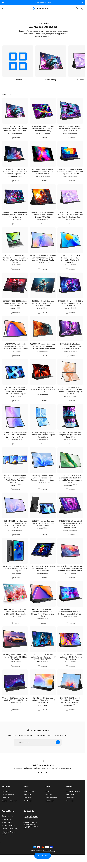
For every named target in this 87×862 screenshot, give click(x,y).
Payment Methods (8, 825)
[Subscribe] (58, 742)
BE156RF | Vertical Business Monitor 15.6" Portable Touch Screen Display (42, 523)
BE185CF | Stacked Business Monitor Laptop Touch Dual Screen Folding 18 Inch (15, 435)
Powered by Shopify (49, 851)
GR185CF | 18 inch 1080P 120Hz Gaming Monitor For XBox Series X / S (70, 303)
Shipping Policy (7, 819)
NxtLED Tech (49, 801)
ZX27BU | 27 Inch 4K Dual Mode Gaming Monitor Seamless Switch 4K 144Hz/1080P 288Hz (42, 346)
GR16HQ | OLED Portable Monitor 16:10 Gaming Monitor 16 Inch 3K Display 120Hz (15, 172)
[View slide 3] (44, 772)
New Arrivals (27, 801)
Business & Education (9, 801)
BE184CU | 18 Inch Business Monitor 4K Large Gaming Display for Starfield (43, 303)
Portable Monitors (51, 798)
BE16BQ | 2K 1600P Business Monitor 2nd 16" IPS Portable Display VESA (70, 657)
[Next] (82, 2)
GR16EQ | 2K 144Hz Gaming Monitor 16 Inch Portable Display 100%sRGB (43, 215)
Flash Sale (27, 794)
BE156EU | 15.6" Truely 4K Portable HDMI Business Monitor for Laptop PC (70, 700)
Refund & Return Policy (10, 829)
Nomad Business (8, 794)
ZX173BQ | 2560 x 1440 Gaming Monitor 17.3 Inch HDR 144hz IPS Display (15, 657)
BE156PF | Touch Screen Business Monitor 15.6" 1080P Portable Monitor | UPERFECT (70, 612)
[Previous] (3, 2)
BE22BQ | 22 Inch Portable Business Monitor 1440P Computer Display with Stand (42, 478)
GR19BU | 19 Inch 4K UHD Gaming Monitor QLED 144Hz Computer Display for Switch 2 (15, 128)
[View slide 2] (41, 772)
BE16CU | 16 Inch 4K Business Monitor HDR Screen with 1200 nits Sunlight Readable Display (70, 215)
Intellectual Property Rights (9, 833)
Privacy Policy (7, 822)
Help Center (70, 794)
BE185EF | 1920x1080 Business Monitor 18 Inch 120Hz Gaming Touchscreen (15, 303)
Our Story (48, 791)
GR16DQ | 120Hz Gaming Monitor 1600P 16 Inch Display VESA (43, 389)
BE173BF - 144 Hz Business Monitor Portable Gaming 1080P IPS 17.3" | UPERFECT (43, 657)
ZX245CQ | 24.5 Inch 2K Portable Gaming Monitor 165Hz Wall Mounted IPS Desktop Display (43, 258)
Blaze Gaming (7, 791)
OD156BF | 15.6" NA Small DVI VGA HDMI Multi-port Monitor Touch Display (15, 568)
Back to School (28, 791)
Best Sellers (27, 798)
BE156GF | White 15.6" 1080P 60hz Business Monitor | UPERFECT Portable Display (15, 612)
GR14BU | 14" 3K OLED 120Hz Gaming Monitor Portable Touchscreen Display (42, 128)
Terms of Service (7, 816)
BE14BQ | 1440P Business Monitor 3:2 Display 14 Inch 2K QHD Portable (43, 700)
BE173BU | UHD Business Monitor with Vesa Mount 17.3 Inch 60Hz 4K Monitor (70, 346)
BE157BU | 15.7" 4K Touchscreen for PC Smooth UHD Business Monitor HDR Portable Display (70, 568)
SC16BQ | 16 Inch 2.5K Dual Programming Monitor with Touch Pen (70, 435)
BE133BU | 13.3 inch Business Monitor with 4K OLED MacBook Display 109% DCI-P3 (70, 172)
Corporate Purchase (73, 791)
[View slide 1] (39, 772)
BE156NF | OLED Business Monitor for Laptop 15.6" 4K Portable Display (43, 172)
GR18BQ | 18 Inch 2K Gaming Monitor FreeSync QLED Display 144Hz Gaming (15, 215)
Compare (16, 137)
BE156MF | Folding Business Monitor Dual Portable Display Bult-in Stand (43, 435)
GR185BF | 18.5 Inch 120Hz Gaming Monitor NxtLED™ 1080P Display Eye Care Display (15, 346)
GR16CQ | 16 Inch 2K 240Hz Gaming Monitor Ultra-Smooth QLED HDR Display (70, 128)
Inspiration (48, 794)
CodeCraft (5, 798)
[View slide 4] (46, 772)
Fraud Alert (70, 801)
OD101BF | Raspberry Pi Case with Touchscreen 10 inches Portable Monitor (43, 568)
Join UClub (70, 798)
